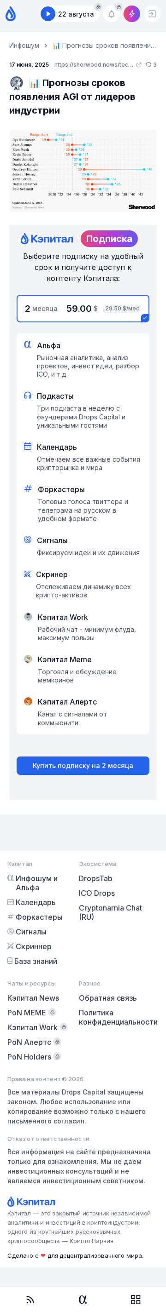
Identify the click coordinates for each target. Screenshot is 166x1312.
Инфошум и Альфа (37, 883)
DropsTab (96, 878)
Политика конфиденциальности (118, 1017)
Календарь (36, 902)
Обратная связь (108, 998)
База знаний (35, 961)
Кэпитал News (33, 998)
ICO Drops (97, 893)
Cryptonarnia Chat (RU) (110, 912)
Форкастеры (39, 917)
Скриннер (34, 946)
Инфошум (24, 45)
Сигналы (31, 931)
